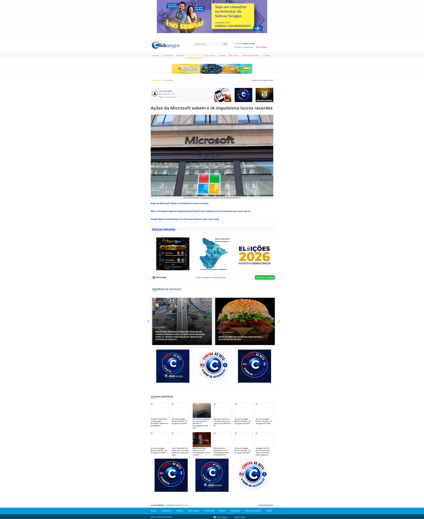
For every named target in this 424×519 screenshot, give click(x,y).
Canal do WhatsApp (245, 47)
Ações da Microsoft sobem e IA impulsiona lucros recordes (180, 203)
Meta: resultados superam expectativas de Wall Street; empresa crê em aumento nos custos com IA (200, 211)
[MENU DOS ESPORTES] (264, 94)
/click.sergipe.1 (222, 517)
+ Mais (266, 55)
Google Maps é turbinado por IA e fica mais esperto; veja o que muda (185, 219)
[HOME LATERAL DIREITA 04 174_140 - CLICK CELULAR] (222, 94)
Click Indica (194, 55)
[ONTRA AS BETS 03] (172, 365)
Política (180, 55)
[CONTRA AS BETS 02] (213, 365)
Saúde (222, 55)
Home (156, 55)
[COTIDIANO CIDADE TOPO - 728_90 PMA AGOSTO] (212, 69)
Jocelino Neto (240, 517)
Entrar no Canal (266, 277)
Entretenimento (251, 55)
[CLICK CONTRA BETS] (243, 94)
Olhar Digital (167, 91)
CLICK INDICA (156, 80)
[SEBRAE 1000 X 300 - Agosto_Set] (212, 16)
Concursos (209, 55)
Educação (234, 55)
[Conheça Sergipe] (213, 253)
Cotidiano (168, 55)
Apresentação (265, 505)
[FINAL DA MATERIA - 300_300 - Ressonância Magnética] (172, 253)
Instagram (262, 47)
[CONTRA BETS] (254, 365)
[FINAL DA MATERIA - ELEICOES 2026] (254, 253)
